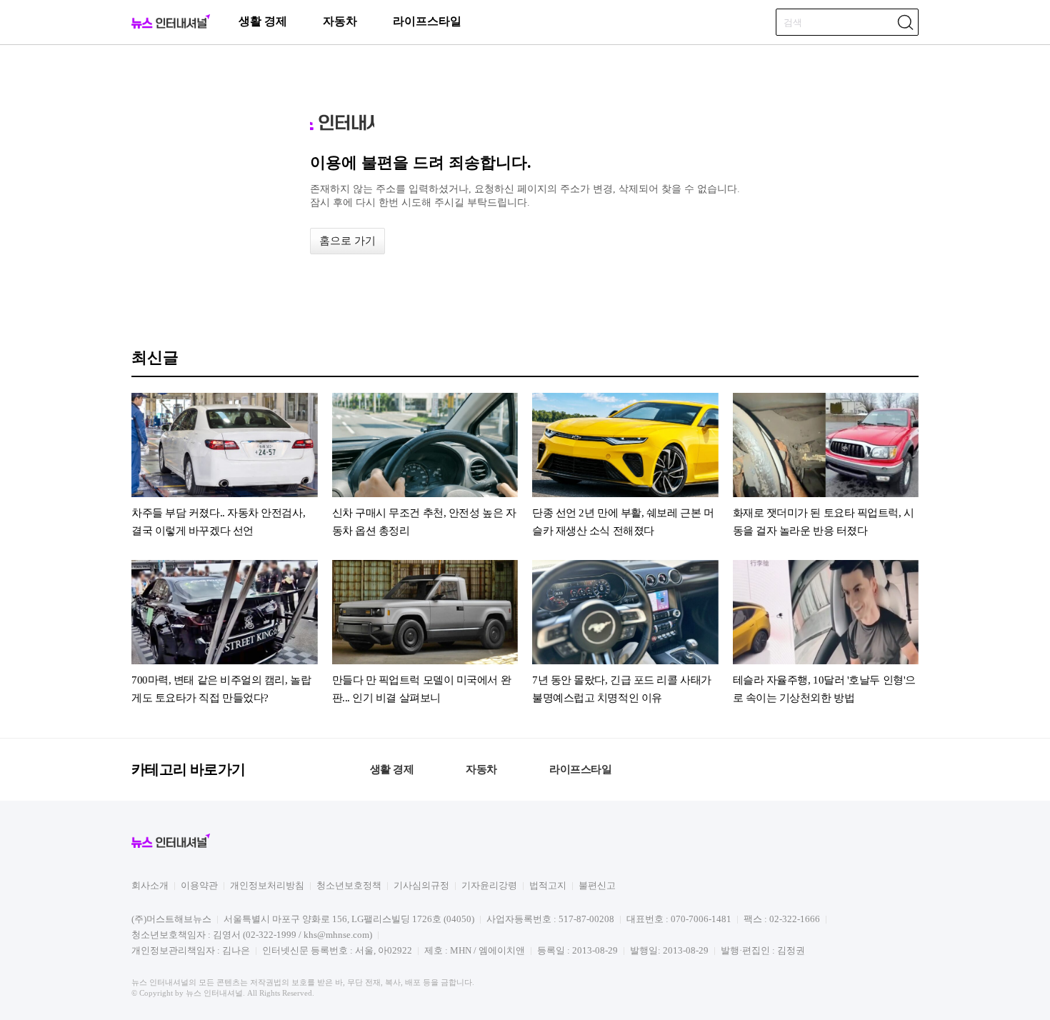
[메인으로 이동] (170, 26)
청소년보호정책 (348, 885)
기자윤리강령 (489, 885)
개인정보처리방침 (267, 885)
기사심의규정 (421, 885)
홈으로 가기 (347, 240)
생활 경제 (263, 21)
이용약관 (199, 885)
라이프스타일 (427, 21)
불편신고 (597, 885)
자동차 (340, 21)
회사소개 (150, 885)
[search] (905, 22)
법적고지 (547, 885)
